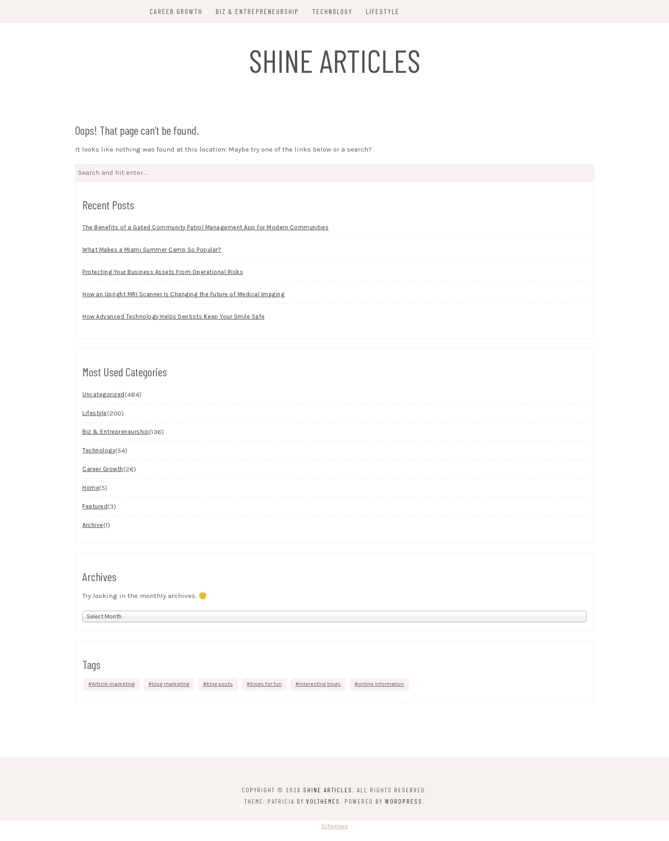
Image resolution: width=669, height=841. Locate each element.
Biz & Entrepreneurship (257, 11)
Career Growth (176, 11)
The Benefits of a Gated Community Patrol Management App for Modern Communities (205, 227)
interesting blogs (320, 684)
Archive (92, 525)
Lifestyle (383, 11)
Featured (94, 506)
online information (381, 684)
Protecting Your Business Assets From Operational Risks (162, 272)
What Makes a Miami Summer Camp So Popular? (151, 249)
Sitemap (334, 826)
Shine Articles (335, 60)
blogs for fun (266, 684)
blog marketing (170, 684)
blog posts (220, 684)
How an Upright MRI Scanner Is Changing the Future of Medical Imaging (183, 294)
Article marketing (113, 684)
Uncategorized (103, 394)
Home (90, 487)
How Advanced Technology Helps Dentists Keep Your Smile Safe (173, 316)
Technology (332, 11)
